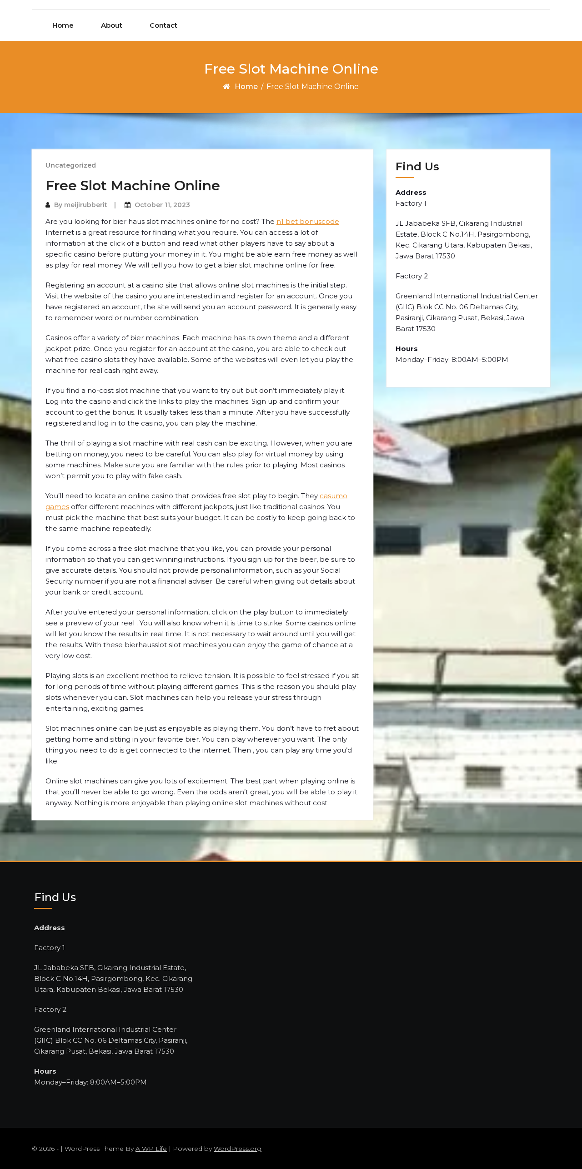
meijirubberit (85, 205)
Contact (163, 25)
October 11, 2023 (162, 205)
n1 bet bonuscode (307, 221)
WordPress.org (237, 1148)
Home (63, 25)
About (111, 25)
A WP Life (151, 1148)
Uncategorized (70, 165)
